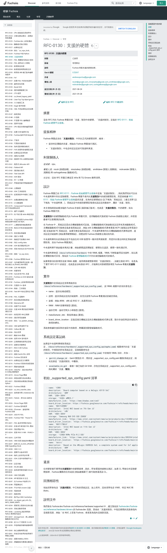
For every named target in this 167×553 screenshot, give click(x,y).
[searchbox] (17, 25)
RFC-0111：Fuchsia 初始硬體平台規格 (78, 193)
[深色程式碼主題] (133, 384)
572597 (75, 72)
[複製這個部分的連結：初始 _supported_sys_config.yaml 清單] (99, 378)
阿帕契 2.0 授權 (109, 528)
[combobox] (123, 3)
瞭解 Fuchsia (10, 11)
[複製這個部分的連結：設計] (52, 186)
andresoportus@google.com (84, 77)
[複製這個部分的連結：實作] (52, 276)
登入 (161, 3)
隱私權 (47, 547)
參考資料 (45, 3)
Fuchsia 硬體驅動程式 (79, 256)
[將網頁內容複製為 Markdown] (92, 46)
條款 (40, 547)
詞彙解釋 (50, 17)
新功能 (58, 3)
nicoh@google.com (80, 82)
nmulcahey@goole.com (98, 82)
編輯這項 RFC (66, 102)
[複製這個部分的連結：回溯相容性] (61, 481)
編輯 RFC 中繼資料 (113, 102)
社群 (28, 17)
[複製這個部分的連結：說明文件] (58, 499)
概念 (18, 17)
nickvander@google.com (82, 84)
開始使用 (6, 17)
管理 (38, 17)
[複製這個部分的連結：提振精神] (58, 132)
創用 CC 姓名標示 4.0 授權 (80, 528)
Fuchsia (46, 39)
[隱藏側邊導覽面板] (31, 548)
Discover (32, 3)
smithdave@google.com (119, 82)
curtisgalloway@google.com (105, 84)
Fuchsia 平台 (72, 3)
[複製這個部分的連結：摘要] (52, 113)
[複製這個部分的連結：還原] (52, 462)
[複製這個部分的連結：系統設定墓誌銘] (67, 337)
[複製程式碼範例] (136, 384)
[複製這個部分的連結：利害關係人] (61, 157)
